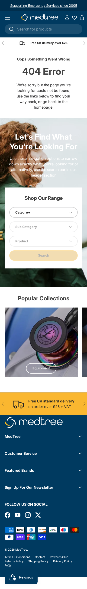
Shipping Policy (38, 561)
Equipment (41, 368)
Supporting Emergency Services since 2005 (43, 5)
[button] (82, 17)
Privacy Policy (62, 561)
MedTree (21, 549)
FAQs (8, 565)
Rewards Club (59, 557)
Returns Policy (14, 561)
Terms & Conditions (17, 557)
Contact (40, 557)
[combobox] (43, 29)
